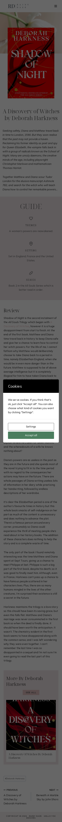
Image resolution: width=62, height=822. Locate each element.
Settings (31, 426)
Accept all (31, 435)
